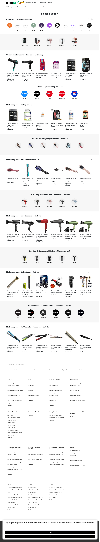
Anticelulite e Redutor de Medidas (36, 383)
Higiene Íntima (11, 425)
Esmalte (30, 495)
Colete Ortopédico (12, 467)
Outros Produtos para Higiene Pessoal (17, 432)
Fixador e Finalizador (13, 398)
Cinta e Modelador (12, 464)
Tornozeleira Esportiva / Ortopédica (58, 464)
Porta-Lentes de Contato (55, 495)
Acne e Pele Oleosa (75, 450)
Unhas (30, 484)
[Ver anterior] (88, 20)
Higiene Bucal (74, 379)
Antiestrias (31, 385)
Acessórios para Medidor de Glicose (17, 487)
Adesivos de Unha (32, 487)
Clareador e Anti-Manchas (76, 463)
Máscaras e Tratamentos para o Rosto (79, 465)
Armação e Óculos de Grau (56, 487)
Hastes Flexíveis (11, 422)
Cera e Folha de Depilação (55, 390)
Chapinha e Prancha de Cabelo (15, 390)
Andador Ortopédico (13, 452)
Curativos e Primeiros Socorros (15, 497)
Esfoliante (30, 390)
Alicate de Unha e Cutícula (34, 490)
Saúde (9, 484)
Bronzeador (31, 452)
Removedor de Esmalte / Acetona (36, 500)
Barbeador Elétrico (54, 385)
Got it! (50, 536)
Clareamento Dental (75, 385)
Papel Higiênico (11, 435)
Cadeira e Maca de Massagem (15, 459)
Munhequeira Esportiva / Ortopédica (58, 462)
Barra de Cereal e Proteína (55, 415)
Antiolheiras (73, 458)
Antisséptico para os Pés (14, 417)
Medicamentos (11, 507)
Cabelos (10, 379)
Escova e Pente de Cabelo (14, 395)
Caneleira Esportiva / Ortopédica (16, 462)
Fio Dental (72, 393)
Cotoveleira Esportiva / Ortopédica (16, 469)
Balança (9, 492)
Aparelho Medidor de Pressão (15, 490)
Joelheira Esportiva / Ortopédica (57, 459)
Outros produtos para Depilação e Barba (59, 403)
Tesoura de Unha (32, 502)
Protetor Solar (31, 457)
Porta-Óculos (52, 497)
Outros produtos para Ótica (56, 492)
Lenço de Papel (11, 427)
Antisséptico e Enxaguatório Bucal (78, 383)
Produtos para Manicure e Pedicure (37, 497)
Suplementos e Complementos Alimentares (60, 417)
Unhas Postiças (32, 507)
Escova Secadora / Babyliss (14, 393)
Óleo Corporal (32, 398)
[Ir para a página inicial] (15, 2)
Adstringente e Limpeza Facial (77, 453)
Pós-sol (30, 462)
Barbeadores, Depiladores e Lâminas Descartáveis (61, 388)
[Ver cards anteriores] (88, 55)
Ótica (51, 484)
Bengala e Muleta (12, 454)
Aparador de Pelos (54, 383)
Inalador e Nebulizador (13, 505)
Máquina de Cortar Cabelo (14, 403)
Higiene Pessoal (12, 412)
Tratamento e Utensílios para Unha (36, 505)
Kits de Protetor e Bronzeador (35, 454)
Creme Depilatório (54, 393)
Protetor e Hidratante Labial (35, 459)
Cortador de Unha (32, 492)
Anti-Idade (73, 455)
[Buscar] (90, 3)
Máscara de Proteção (13, 430)
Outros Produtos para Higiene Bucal (79, 400)
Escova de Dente (74, 390)
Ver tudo (10, 405)
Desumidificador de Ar (13, 500)
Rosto (72, 447)
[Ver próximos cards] (91, 55)
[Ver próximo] (91, 20)
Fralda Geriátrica (12, 420)
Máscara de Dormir (33, 412)
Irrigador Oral (73, 398)
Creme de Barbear (54, 395)
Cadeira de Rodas (12, 457)
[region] (50, 530)
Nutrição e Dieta (54, 412)
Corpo (30, 379)
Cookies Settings (50, 528)
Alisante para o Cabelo (13, 385)
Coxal (9, 472)
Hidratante (31, 393)
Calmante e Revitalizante (76, 460)
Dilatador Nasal (11, 502)
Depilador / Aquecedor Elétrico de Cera (59, 398)
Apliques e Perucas (12, 388)
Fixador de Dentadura (75, 395)
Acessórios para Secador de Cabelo (16, 383)
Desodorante (31, 388)
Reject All (50, 532)
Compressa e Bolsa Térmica (14, 495)
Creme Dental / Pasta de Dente (78, 388)
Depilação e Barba (54, 379)
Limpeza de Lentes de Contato (57, 490)
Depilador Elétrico (53, 400)
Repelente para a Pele (33, 395)
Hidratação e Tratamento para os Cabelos (18, 400)
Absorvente (10, 415)
